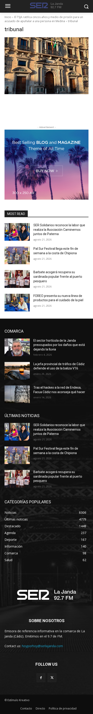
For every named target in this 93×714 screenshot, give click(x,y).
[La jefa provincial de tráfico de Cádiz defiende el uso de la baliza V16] (17, 371)
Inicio (8, 17)
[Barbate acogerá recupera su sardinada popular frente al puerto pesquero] (17, 279)
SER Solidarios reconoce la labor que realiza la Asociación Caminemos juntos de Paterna (59, 229)
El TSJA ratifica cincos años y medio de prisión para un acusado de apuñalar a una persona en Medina (44, 19)
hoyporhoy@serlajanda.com (42, 646)
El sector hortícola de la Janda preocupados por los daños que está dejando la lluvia (59, 345)
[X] (52, 677)
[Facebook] (41, 677)
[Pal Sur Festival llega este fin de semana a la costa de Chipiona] (17, 255)
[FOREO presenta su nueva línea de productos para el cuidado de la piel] (17, 302)
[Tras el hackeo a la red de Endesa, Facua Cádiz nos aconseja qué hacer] (17, 394)
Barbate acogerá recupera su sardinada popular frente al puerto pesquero (57, 276)
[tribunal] (46, 65)
